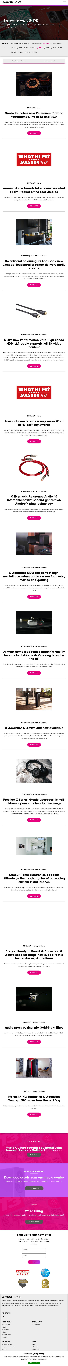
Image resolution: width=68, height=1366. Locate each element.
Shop (34, 1344)
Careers (35, 1347)
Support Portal (7, 1344)
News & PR (36, 1349)
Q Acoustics (6, 1324)
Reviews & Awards (49, 61)
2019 (54, 48)
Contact (5, 1349)
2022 (33, 48)
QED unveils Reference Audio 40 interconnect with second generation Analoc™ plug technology (34, 500)
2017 (15, 52)
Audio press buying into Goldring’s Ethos (34, 1027)
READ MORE (34, 133)
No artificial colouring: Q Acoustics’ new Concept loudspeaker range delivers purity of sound (34, 265)
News (47, 43)
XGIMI (5, 1337)
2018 (61, 48)
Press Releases (57, 43)
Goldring (5, 1329)
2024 (20, 48)
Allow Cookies (34, 1363)
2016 (21, 52)
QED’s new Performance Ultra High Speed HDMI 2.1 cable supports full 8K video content (34, 344)
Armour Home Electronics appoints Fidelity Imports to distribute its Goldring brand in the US (34, 656)
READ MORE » (34, 1154)
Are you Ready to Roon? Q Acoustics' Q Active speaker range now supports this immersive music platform (34, 955)
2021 (40, 48)
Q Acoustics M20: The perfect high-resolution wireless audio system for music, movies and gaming (34, 577)
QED (4, 1327)
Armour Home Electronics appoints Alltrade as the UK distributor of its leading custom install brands (34, 879)
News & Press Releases (18, 61)
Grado (5, 1332)
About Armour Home (9, 1347)
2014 (35, 52)
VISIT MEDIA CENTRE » (34, 1188)
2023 (27, 48)
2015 (28, 52)
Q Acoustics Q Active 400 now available (34, 728)
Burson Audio (7, 1334)
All (14, 48)
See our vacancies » (34, 1221)
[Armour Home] (12, 4)
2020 (47, 48)
